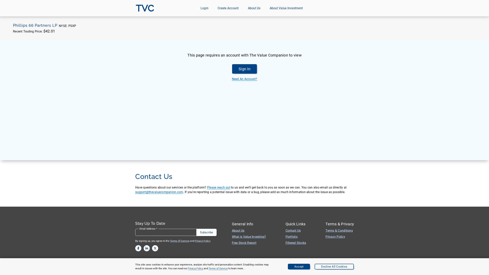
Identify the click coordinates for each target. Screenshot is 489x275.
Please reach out (218, 187)
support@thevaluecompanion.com (159, 192)
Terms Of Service (179, 240)
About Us (254, 8)
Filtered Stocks (296, 243)
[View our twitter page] (155, 248)
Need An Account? (244, 79)
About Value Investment (286, 8)
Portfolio (292, 237)
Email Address (148, 228)
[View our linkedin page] (147, 248)
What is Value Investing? (249, 237)
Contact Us (293, 230)
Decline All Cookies (334, 266)
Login (204, 8)
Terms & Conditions (339, 230)
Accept (299, 266)
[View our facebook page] (138, 248)
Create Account (228, 8)
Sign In (244, 69)
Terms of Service (218, 268)
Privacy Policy (195, 268)
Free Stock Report (244, 243)
